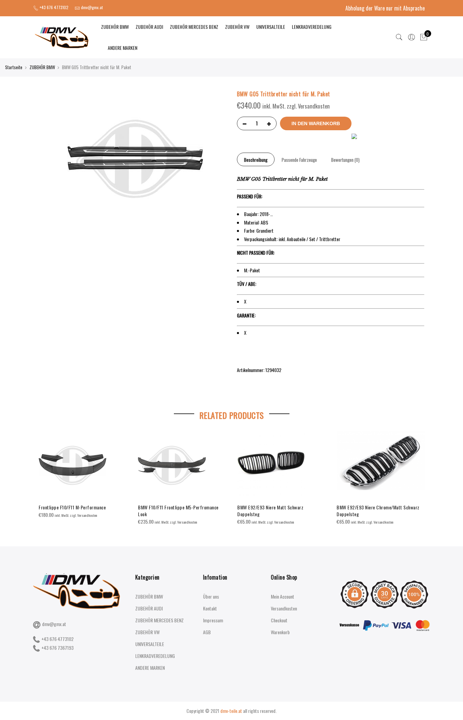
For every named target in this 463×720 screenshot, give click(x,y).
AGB (207, 632)
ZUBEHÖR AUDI (149, 26)
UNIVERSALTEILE (270, 26)
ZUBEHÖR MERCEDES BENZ (194, 26)
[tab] (256, 159)
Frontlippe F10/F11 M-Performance (72, 507)
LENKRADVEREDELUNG (311, 26)
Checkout (279, 620)
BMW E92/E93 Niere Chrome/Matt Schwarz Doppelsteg (378, 511)
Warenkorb (280, 632)
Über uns (211, 596)
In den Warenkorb (315, 123)
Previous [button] (44, 473)
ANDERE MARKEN (122, 47)
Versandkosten (284, 608)
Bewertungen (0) (345, 159)
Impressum (213, 620)
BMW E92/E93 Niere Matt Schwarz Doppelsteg (270, 511)
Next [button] (418, 473)
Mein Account (282, 596)
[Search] (399, 37)
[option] (83, 475)
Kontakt (210, 608)
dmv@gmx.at (54, 623)
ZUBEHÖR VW (237, 26)
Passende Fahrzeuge (299, 159)
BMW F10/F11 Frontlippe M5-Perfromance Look (178, 511)
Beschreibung (255, 159)
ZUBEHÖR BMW (115, 26)
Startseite (13, 67)
